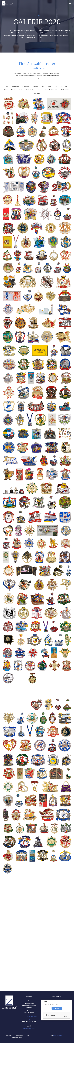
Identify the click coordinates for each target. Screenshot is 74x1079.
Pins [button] (39, 90)
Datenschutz (19, 1035)
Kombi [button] (5, 90)
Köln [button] (56, 86)
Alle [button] (7, 86)
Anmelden (57, 1008)
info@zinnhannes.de (29, 1028)
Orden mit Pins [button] (30, 90)
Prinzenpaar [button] (64, 86)
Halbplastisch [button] (15, 86)
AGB (28, 1035)
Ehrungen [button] (37, 93)
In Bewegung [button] (25, 86)
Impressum (9, 1035)
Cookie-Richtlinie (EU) (17, 1037)
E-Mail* (45, 1001)
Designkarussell (57, 1035)
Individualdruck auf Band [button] (50, 90)
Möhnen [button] (20, 90)
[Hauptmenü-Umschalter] (70, 3)
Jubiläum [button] (35, 86)
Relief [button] (43, 86)
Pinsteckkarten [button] (65, 90)
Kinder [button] (13, 90)
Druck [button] (49, 86)
